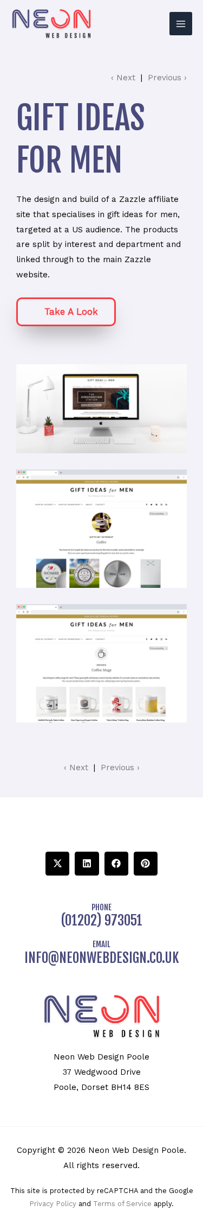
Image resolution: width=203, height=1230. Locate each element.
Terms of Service (122, 1204)
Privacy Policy (52, 1204)
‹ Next (123, 78)
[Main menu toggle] (181, 23)
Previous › (167, 78)
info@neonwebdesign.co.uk (101, 957)
